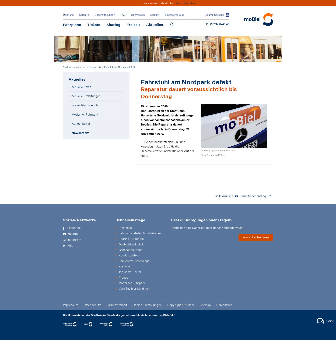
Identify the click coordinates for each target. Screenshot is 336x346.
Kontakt (154, 14)
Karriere (84, 14)
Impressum (70, 305)
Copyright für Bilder (180, 305)
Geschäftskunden (104, 14)
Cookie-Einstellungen (147, 305)
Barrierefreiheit (116, 305)
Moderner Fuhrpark (85, 114)
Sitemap (205, 305)
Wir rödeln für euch (85, 105)
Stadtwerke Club (174, 14)
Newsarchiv (80, 132)
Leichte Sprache (214, 14)
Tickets (93, 25)
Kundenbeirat (81, 123)
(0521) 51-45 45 (219, 24)
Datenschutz (92, 305)
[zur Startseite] (258, 19)
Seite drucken (224, 196)
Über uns (68, 14)
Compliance (224, 305)
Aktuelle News (81, 87)
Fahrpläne (72, 25)
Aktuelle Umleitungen (86, 96)
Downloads (138, 14)
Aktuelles (154, 25)
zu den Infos (187, 3)
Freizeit (133, 25)
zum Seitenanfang (254, 196)
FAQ (123, 14)
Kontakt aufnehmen (256, 237)
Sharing (113, 25)
